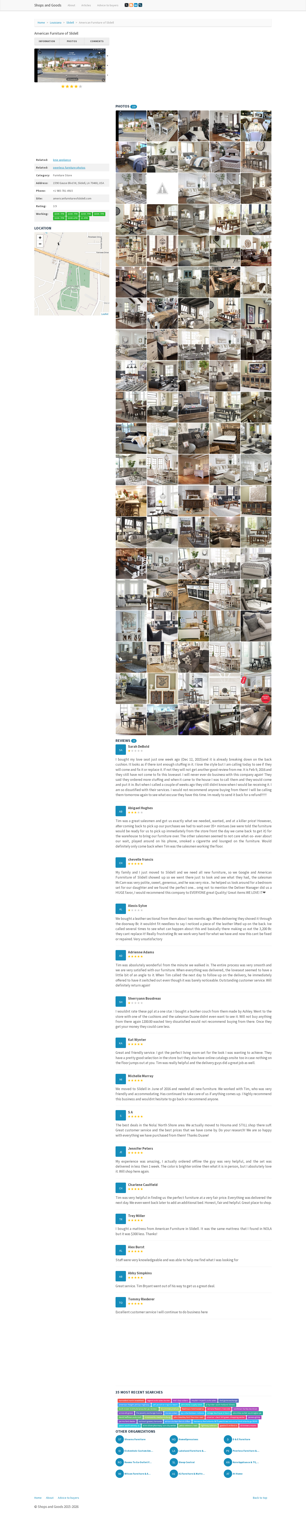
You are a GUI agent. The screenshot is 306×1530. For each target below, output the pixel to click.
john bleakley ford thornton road (188, 1417)
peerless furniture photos (69, 167)
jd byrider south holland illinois (220, 1404)
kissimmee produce (170, 1408)
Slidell (70, 22)
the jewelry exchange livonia (149, 1413)
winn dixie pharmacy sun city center (159, 1425)
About (71, 5)
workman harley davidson (245, 1408)
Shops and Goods (47, 5)
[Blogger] (131, 5)
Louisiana (55, 22)
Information (47, 41)
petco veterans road (188, 1425)
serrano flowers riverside (218, 1408)
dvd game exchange (229, 1400)
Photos (72, 41)
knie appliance (62, 160)
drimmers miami (248, 1425)
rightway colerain (209, 1425)
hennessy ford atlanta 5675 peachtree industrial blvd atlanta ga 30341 (225, 1421)
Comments (96, 41)
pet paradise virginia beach (165, 1404)
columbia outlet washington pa (247, 1413)
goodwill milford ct (228, 1425)
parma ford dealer (127, 1421)
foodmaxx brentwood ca (193, 1408)
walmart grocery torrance (150, 1421)
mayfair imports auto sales (204, 1400)
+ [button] (40, 237)
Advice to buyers (107, 5)
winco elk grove (126, 1413)
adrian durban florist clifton (177, 1421)
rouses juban (171, 1413)
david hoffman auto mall (130, 1417)
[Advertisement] (71, 122)
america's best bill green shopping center (226, 1417)
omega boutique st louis (218, 1413)
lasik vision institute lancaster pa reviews (138, 1408)
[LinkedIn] (136, 5)
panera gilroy (254, 1417)
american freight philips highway (134, 1404)
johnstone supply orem (191, 1404)
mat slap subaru (180, 1400)
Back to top (260, 1498)
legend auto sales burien (158, 1400)
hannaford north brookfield (131, 1400)
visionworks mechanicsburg (157, 1417)
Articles (86, 5)
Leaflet (104, 314)
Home (41, 22)
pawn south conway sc (129, 1425)
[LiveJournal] (140, 5)
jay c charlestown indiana (192, 1413)
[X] (126, 5)
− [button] (40, 244)
